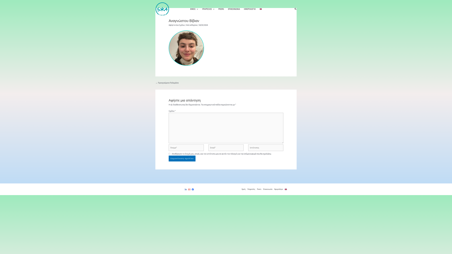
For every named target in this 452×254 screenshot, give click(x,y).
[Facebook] (193, 189)
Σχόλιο (172, 111)
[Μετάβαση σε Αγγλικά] (261, 9)
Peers (221, 9)
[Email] (189, 189)
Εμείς (193, 9)
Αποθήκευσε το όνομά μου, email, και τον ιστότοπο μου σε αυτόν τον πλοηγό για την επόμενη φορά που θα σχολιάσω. (221, 154)
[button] (197, 9)
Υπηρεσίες (207, 9)
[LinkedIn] (186, 189)
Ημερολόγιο (250, 9)
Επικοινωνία (234, 9)
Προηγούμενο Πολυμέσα (167, 82)
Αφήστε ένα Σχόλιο (177, 25)
